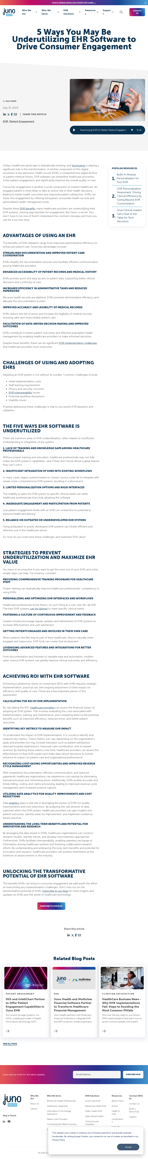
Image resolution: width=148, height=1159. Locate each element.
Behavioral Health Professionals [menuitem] (61, 1101)
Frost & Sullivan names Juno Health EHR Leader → (74, 2)
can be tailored (39, 608)
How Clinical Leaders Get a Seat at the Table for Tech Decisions (129, 216)
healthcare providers (42, 707)
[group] (107, 130)
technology (78, 165)
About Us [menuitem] (34, 1104)
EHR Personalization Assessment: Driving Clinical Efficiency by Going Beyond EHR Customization (129, 196)
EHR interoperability (20, 392)
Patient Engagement (21, 121)
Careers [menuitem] (33, 1109)
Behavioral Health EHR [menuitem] (95, 1106)
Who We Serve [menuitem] (54, 1096)
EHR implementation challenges (78, 343)
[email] (15, 114)
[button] (74, 130)
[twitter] (8, 114)
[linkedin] (4, 114)
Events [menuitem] (115, 1106)
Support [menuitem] (132, 1117)
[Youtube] (9, 1121)
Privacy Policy (58, 1140)
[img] (132, 130)
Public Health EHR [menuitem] (93, 1111)
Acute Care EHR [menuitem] (92, 1101)
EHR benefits (27, 208)
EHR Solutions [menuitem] (92, 1096)
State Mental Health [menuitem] (94, 1116)
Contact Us (137, 12)
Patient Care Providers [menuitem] (57, 1119)
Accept (128, 1147)
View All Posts (10, 1044)
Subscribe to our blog (55, 891)
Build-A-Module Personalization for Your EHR (128, 178)
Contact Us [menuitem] (134, 1104)
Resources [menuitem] (117, 1096)
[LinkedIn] (4, 1121)
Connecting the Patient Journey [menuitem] (61, 1124)
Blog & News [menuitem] (118, 1101)
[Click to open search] (121, 12)
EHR (5, 121)
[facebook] (12, 114)
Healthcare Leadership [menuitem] (57, 1106)
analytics (14, 803)
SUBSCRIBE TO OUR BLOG (51, 906)
